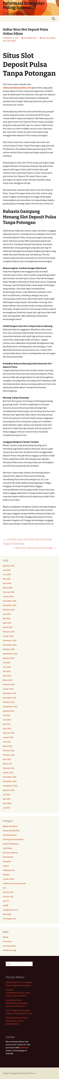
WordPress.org (9, 950)
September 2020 (10, 785)
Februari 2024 (8, 684)
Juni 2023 (7, 719)
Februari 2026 (8, 592)
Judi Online (7, 848)
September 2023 (10, 706)
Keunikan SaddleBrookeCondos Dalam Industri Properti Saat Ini (18, 992)
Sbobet (6, 874)
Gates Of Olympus (11, 843)
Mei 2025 (6, 618)
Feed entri (7, 941)
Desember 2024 (9, 640)
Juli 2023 (6, 715)
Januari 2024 (8, 689)
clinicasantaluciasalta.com (17, 87)
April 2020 (7, 803)
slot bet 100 (8, 892)
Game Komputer (10, 835)
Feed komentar (9, 946)
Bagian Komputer (10, 826)
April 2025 (7, 623)
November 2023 (9, 697)
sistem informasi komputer (14, 883)
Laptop (6, 865)
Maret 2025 (7, 627)
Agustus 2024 (8, 658)
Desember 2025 (9, 601)
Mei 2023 (6, 724)
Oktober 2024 (9, 649)
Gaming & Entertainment (13, 839)
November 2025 (9, 605)
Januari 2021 (8, 772)
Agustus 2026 (8, 565)
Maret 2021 (7, 763)
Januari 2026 (8, 596)
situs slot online (48, 37)
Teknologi (7, 914)
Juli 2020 (6, 794)
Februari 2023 (8, 733)
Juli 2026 (6, 570)
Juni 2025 (7, 614)
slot (4, 40)
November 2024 (9, 645)
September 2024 (10, 653)
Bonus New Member (11, 830)
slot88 (5, 905)
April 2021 (7, 759)
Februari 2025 (8, 631)
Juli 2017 (6, 807)
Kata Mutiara (8, 857)
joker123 (24, 1047)
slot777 (6, 901)
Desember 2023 (9, 693)
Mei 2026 (6, 579)
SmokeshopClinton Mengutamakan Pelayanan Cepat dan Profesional (17, 1003)
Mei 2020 (6, 799)
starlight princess (10, 909)
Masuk (5, 937)
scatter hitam (8, 879)
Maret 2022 (7, 746)
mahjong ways (9, 870)
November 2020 (9, 781)
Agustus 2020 (8, 790)
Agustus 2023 (8, 711)
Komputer (7, 861)
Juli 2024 (6, 662)
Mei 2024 (6, 671)
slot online (11, 40)
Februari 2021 (8, 768)
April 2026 (7, 583)
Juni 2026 (7, 574)
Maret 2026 (7, 587)
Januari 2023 (8, 737)
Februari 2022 (8, 750)
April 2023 (7, 728)
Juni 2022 (7, 741)
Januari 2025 (8, 636)
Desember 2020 (9, 777)
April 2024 (7, 675)
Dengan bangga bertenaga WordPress (19, 1073)
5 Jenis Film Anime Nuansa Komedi (34, 548)
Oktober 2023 (9, 702)
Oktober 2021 (9, 755)
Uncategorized (30, 37)
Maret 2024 (7, 680)
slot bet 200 (8, 896)
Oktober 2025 (9, 609)
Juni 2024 (7, 667)
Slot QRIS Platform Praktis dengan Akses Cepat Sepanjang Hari (17, 1021)
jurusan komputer (10, 852)
